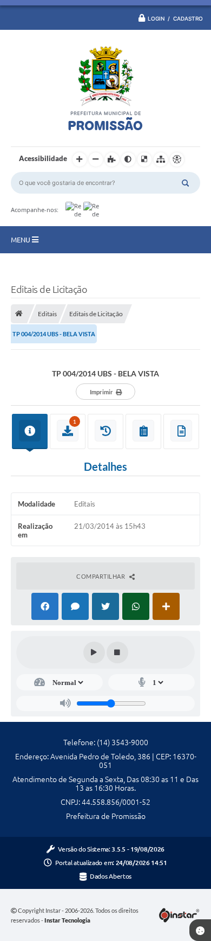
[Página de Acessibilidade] (177, 159)
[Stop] (117, 652)
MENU (21, 240)
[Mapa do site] (161, 159)
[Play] (94, 652)
